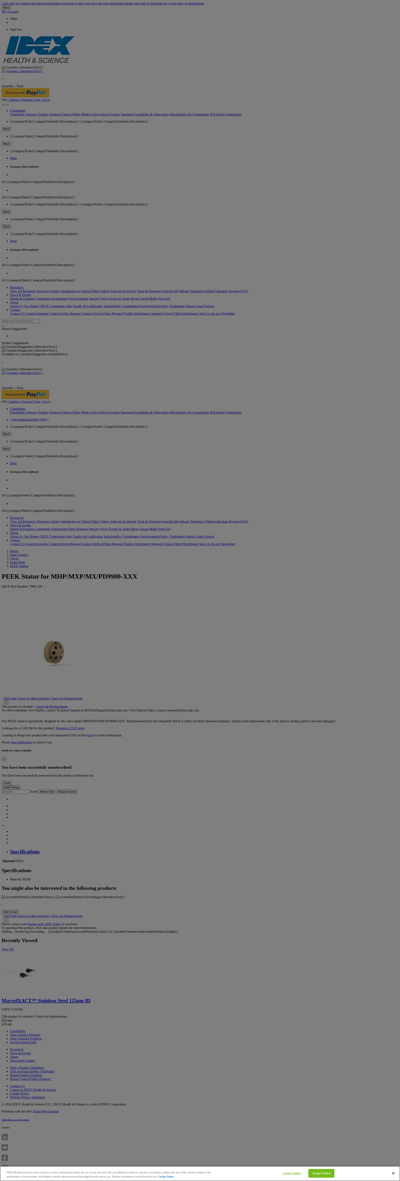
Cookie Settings (291, 1173)
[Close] (393, 1173)
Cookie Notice (166, 1176)
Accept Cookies (321, 1173)
